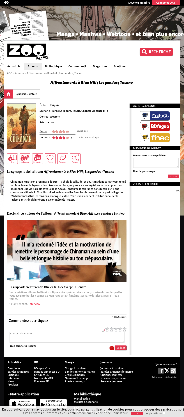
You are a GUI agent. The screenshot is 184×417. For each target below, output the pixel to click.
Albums (33, 66)
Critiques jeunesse (111, 374)
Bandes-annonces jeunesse (116, 371)
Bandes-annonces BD (46, 371)
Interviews (14, 378)
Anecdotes (14, 368)
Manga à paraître (75, 368)
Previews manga (75, 381)
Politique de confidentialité (163, 377)
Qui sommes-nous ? (165, 364)
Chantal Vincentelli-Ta (94, 110)
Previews (13, 384)
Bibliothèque (53, 66)
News (11, 381)
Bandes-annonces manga (80, 371)
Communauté (77, 66)
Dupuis (54, 105)
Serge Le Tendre (61, 110)
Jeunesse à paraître (111, 368)
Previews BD (41, 381)
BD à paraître (42, 368)
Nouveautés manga (76, 378)
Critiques (13, 374)
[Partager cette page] (75, 158)
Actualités (13, 66)
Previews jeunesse (111, 381)
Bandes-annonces (18, 371)
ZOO (178, 191)
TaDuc (76, 110)
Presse (43, 131)
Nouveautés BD (43, 378)
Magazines (100, 66)
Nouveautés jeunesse (113, 378)
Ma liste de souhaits (86, 401)
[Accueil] (8, 2)
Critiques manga (75, 374)
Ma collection (82, 398)
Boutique (120, 66)
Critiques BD (41, 374)
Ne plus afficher (154, 413)
